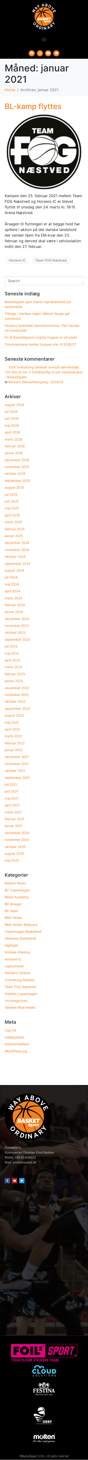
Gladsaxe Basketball (20, 938)
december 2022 (17, 688)
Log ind (10, 1030)
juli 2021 (11, 784)
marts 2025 (13, 522)
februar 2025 (15, 529)
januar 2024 (14, 612)
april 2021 (12, 805)
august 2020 (14, 853)
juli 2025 (11, 494)
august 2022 (14, 715)
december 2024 (17, 543)
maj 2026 (12, 425)
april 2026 (12, 432)
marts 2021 (13, 812)
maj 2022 (12, 722)
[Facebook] (32, 53)
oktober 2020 (15, 847)
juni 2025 (12, 501)
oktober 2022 (15, 701)
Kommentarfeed (17, 1044)
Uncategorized (16, 1001)
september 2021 (17, 778)
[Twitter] (56, 53)
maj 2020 (12, 860)
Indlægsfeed (14, 1037)
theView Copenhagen (21, 994)
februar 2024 (15, 605)
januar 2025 (14, 536)
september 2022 (17, 708)
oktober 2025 (15, 474)
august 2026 (14, 405)
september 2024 (17, 564)
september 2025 (17, 481)
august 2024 (14, 570)
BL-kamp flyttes (33, 106)
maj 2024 (12, 584)
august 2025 (14, 487)
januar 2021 (14, 826)
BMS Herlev (14, 918)
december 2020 (17, 833)
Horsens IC (17, 260)
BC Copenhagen (17, 890)
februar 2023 (15, 674)
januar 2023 (14, 681)
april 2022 (12, 729)
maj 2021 (12, 798)
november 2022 (17, 695)
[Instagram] (40, 53)
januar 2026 (14, 453)
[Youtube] (48, 53)
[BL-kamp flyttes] (44, 151)
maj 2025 (12, 508)
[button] (44, 39)
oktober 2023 (15, 632)
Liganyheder (14, 966)
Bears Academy (17, 897)
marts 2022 (13, 736)
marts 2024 (13, 598)
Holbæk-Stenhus (17, 952)
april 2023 (12, 660)
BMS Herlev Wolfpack (21, 925)
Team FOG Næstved (51, 260)
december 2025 (17, 460)
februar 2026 (15, 446)
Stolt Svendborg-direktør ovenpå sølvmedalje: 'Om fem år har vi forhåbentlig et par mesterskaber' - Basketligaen (44, 372)
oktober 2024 (15, 556)
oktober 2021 (15, 771)
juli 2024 (11, 577)
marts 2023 (13, 667)
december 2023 (17, 619)
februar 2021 (14, 819)
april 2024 (12, 591)
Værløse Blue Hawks (20, 1007)
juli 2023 (11, 646)
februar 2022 (15, 743)
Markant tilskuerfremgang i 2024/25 (36, 382)
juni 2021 (11, 791)
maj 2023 (12, 653)
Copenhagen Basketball (23, 931)
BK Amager (13, 904)
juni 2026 (12, 418)
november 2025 (17, 467)
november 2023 (17, 626)
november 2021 (17, 764)
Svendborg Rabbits (19, 980)
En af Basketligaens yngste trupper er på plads (41, 337)
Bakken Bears (15, 883)
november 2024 (17, 550)
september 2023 (17, 639)
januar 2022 (14, 750)
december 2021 (17, 757)
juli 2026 (11, 412)
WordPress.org (16, 1051)
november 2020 (17, 840)
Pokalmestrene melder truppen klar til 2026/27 (40, 344)
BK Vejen (11, 911)
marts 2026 (13, 439)
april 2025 (12, 515)
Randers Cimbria (17, 973)
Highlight (11, 945)
